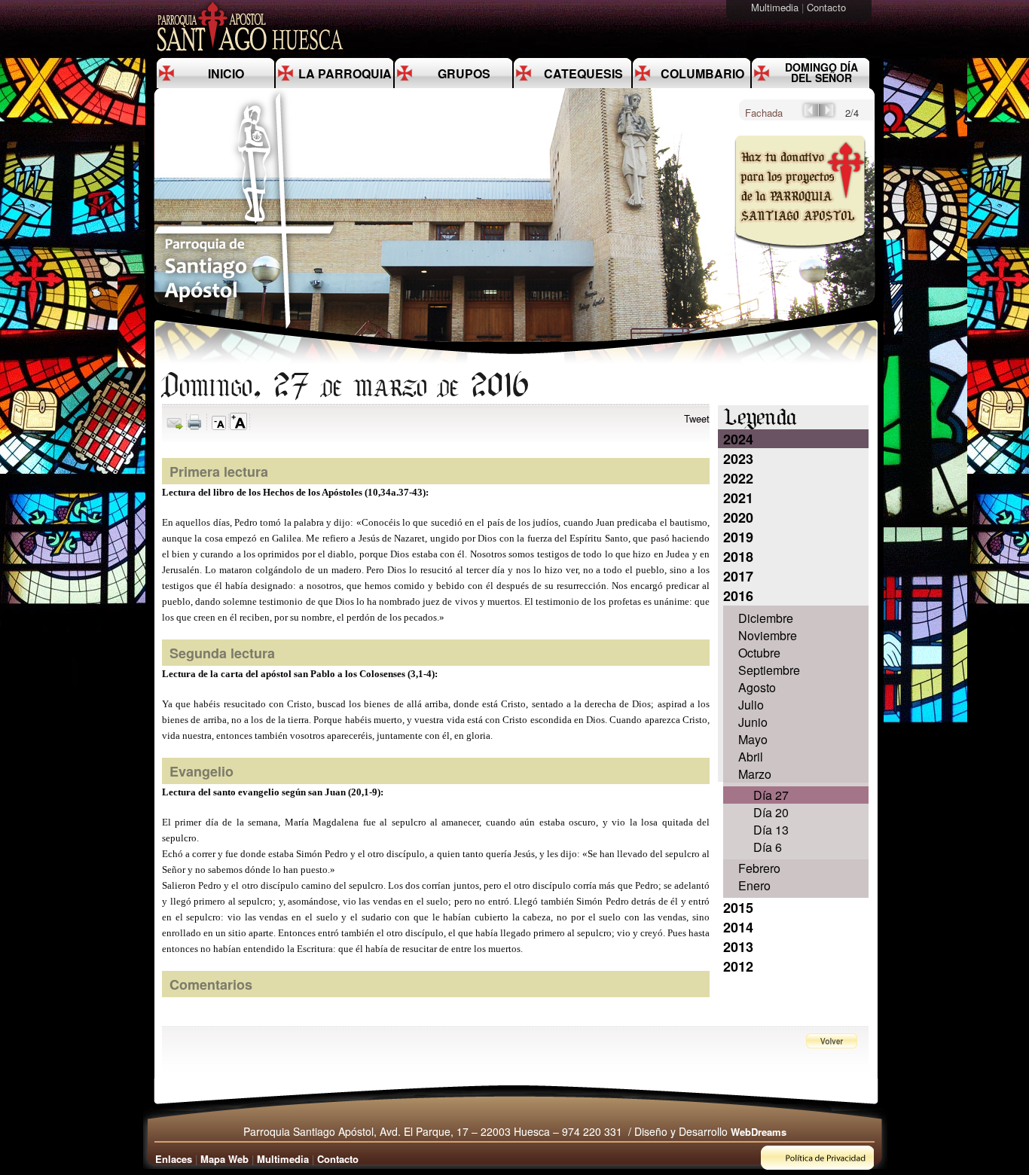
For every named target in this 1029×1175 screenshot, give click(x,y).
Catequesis (583, 73)
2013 (738, 947)
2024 (738, 439)
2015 (738, 907)
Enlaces (173, 1159)
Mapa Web (224, 1159)
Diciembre (765, 618)
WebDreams (758, 1132)
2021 (738, 498)
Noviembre (767, 635)
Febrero (759, 868)
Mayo (753, 739)
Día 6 (767, 847)
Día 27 (771, 795)
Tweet (697, 418)
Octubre (759, 652)
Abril (750, 756)
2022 (738, 478)
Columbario (702, 73)
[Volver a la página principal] (245, 328)
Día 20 (771, 812)
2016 (738, 596)
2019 (738, 537)
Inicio (226, 73)
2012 (738, 966)
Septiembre (769, 670)
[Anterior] (810, 115)
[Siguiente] (828, 115)
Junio (753, 722)
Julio (751, 704)
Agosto (757, 687)
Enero (754, 885)
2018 (738, 556)
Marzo (754, 774)
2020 (738, 517)
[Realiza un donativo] (799, 259)
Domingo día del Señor (821, 72)
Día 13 (771, 829)
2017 (738, 576)
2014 (738, 927)
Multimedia (776, 7)
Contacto (828, 7)
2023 (738, 458)
